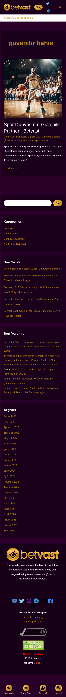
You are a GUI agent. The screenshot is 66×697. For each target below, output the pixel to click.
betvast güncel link (33, 621)
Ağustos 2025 (11, 427)
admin (7, 378)
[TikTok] (33, 606)
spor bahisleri (42, 140)
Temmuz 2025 (12, 433)
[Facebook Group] (50, 600)
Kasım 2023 (10, 525)
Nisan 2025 (10, 443)
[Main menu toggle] (59, 7)
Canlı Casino (11, 233)
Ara (58, 203)
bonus (57, 136)
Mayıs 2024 (10, 498)
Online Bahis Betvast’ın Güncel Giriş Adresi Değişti (32, 268)
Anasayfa (9, 18)
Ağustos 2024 (11, 481)
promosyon (27, 140)
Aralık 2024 (10, 460)
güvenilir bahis (12, 140)
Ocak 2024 (10, 514)
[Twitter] (47, 3)
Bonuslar (9, 228)
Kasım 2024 (10, 465)
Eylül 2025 (9, 422)
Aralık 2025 (10, 416)
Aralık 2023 (10, 519)
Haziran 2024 (11, 492)
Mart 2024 (9, 509)
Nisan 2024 (10, 503)
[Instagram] (29, 600)
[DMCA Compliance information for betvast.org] (33, 632)
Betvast (48, 136)
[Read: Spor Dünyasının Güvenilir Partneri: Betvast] (33, 88)
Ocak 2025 (10, 454)
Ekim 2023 (9, 530)
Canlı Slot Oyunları (14, 239)
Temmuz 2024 (12, 487)
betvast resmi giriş (33, 617)
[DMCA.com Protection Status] (33, 645)
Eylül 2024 (9, 476)
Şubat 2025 (10, 449)
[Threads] (43, 600)
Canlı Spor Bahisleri (15, 136)
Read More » (11, 168)
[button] (38, 7)
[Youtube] (14, 600)
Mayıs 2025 (10, 438)
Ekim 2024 (9, 470)
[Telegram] (48, 11)
